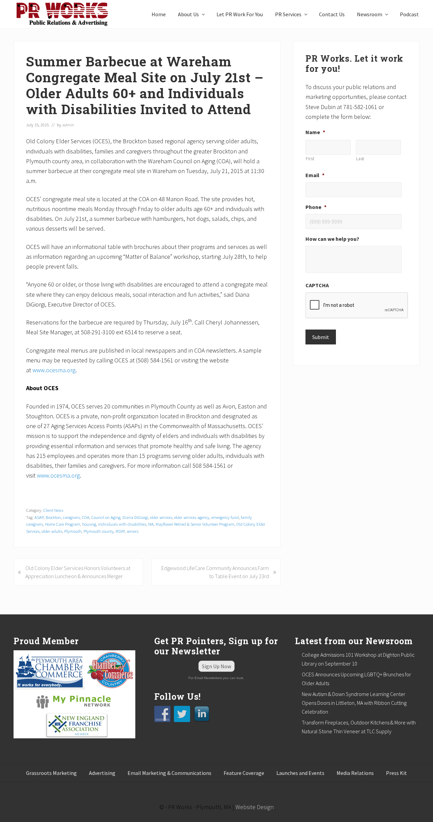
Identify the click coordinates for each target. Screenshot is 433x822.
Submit (320, 337)
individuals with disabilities (122, 524)
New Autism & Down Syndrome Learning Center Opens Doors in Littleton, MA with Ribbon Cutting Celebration (354, 703)
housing (89, 524)
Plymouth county (99, 531)
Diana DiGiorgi (135, 517)
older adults (52, 531)
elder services (161, 517)
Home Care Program (62, 524)
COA (85, 517)
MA (151, 524)
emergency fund (225, 517)
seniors (132, 531)
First (310, 159)
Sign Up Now (216, 666)
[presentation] (356, 305)
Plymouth (73, 531)
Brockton (53, 517)
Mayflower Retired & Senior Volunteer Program (195, 524)
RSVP (120, 531)
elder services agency (191, 517)
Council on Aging (105, 517)
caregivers (71, 517)
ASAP (39, 517)
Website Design (254, 807)
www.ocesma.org (53, 370)
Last (360, 159)
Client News (53, 510)
